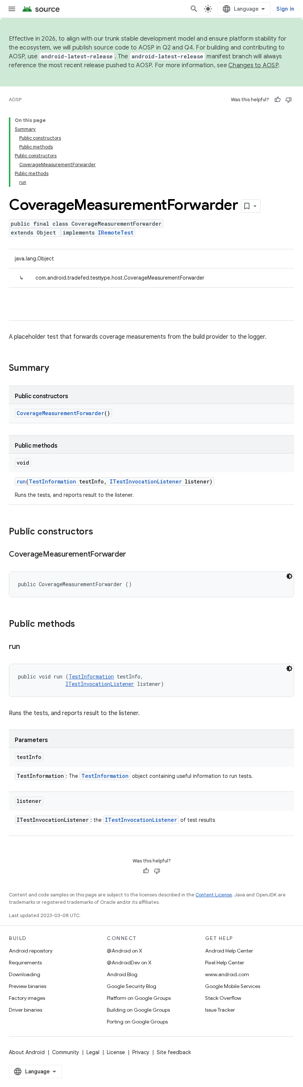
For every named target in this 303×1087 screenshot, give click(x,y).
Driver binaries (25, 1009)
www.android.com (227, 974)
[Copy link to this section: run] (27, 647)
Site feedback (174, 1052)
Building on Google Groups (138, 1009)
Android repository (30, 950)
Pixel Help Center (224, 962)
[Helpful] (277, 99)
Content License (213, 895)
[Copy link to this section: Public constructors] (100, 532)
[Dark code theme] (289, 576)
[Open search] (194, 8)
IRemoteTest (115, 232)
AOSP (15, 99)
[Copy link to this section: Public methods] (82, 624)
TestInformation (52, 481)
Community (65, 1052)
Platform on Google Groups (139, 998)
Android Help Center (229, 950)
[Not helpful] (288, 99)
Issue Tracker (220, 1009)
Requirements (25, 962)
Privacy (140, 1052)
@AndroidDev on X (129, 962)
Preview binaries (27, 986)
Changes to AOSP (253, 65)
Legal (92, 1052)
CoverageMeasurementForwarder (60, 413)
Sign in (285, 9)
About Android (27, 1052)
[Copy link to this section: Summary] (56, 368)
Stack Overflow (223, 998)
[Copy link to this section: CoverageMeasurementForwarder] (133, 554)
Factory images (27, 998)
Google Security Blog (131, 986)
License (116, 1052)
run (21, 481)
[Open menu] (11, 9)
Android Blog (122, 974)
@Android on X (124, 950)
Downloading (24, 974)
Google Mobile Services (232, 986)
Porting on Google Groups (137, 1021)
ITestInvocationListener (146, 481)
